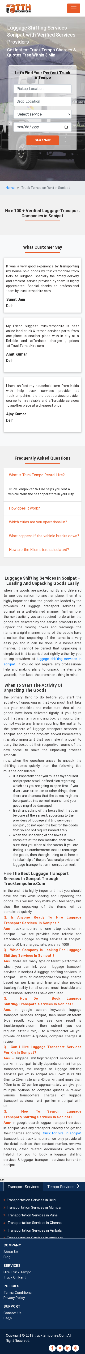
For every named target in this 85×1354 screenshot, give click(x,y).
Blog (7, 1257)
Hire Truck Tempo (17, 1272)
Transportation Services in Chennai (34, 1223)
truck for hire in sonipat (61, 1133)
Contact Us (12, 1313)
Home (10, 188)
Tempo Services (60, 1187)
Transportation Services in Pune (32, 1215)
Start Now (43, 140)
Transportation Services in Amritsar (35, 1238)
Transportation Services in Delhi (31, 1200)
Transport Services (23, 1187)
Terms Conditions (18, 1292)
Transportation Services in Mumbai (34, 1207)
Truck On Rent (15, 1277)
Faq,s (8, 1318)
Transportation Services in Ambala (34, 1230)
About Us (11, 1252)
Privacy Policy (14, 1298)
